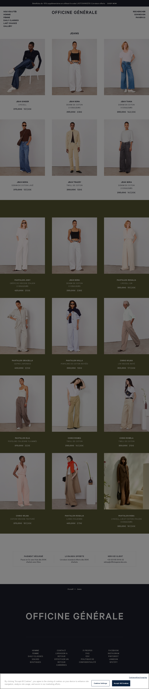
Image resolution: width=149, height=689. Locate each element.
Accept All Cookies (121, 683)
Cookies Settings (100, 683)
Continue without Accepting (138, 677)
